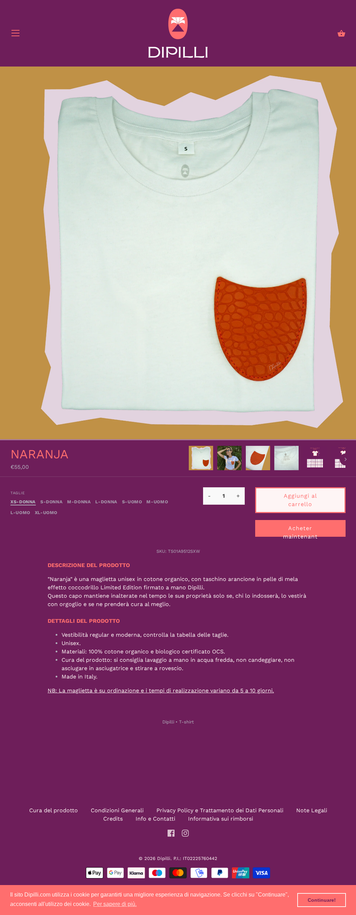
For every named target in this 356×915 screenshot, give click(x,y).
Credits (113, 818)
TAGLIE (17, 493)
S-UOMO (132, 501)
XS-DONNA (23, 501)
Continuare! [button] (322, 900)
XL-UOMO (46, 512)
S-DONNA (51, 501)
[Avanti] (345, 459)
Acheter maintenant (300, 530)
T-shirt (186, 721)
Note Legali (311, 810)
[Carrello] (341, 33)
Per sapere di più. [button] (115, 904)
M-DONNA (79, 501)
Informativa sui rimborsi (220, 818)
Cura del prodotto (53, 810)
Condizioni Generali (117, 810)
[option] (200, 459)
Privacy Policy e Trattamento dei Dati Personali (219, 810)
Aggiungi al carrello (300, 500)
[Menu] (15, 34)
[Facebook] (171, 832)
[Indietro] (188, 459)
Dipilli (168, 721)
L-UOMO (20, 512)
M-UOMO (157, 501)
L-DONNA (106, 501)
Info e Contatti (155, 818)
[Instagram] (185, 832)
